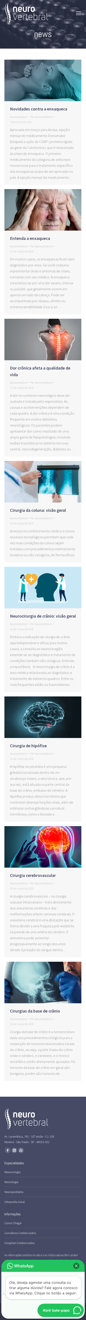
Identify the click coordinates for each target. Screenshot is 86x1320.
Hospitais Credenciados (19, 1243)
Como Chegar (13, 1223)
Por (41, 117)
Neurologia (11, 1182)
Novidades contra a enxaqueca (38, 109)
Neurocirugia (12, 1172)
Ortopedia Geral (14, 1202)
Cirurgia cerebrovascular (33, 875)
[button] (76, 1266)
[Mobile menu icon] (78, 13)
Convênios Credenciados (20, 1233)
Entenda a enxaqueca (30, 238)
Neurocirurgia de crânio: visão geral (43, 616)
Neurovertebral (18, 117)
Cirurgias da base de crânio (35, 1011)
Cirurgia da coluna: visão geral (38, 510)
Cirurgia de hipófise (28, 745)
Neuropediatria (13, 1192)
